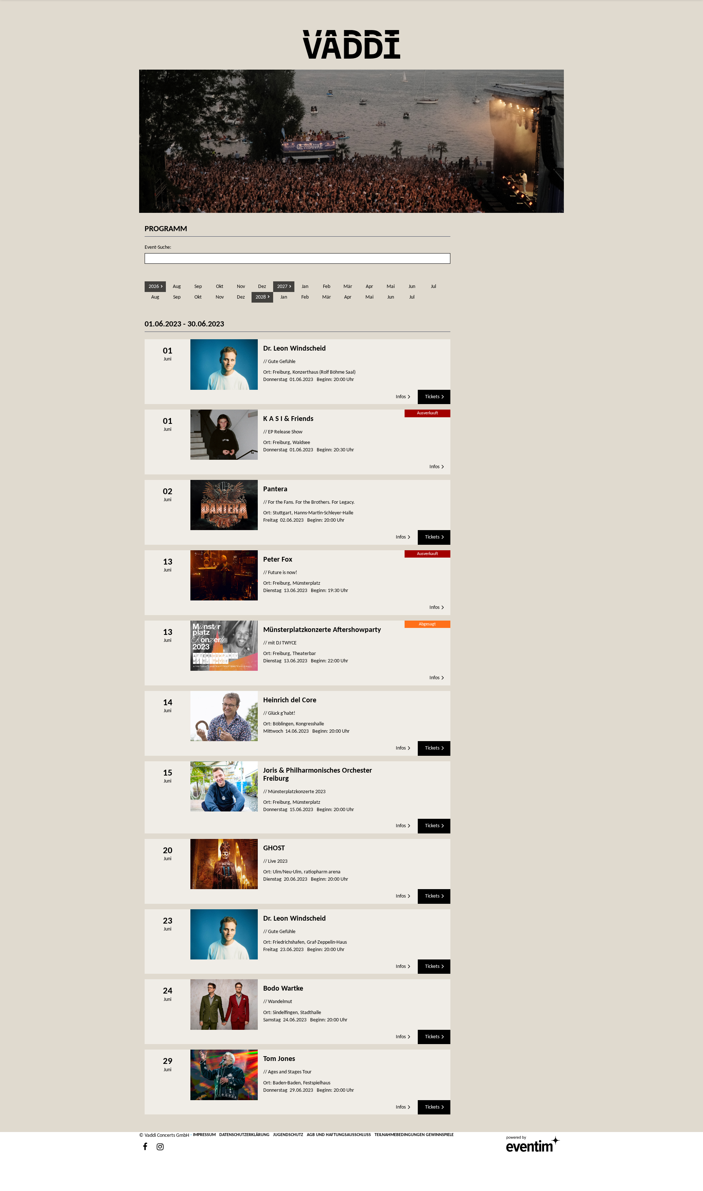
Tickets (432, 397)
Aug (177, 286)
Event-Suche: (158, 247)
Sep (198, 286)
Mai (391, 286)
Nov (241, 286)
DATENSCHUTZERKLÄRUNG (244, 1135)
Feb (326, 286)
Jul (433, 286)
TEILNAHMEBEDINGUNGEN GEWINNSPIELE (414, 1135)
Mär (347, 286)
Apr (369, 286)
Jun (412, 286)
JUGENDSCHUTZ (288, 1135)
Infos (401, 397)
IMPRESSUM (204, 1135)
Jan (305, 286)
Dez (262, 286)
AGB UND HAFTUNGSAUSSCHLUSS (339, 1135)
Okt (219, 286)
